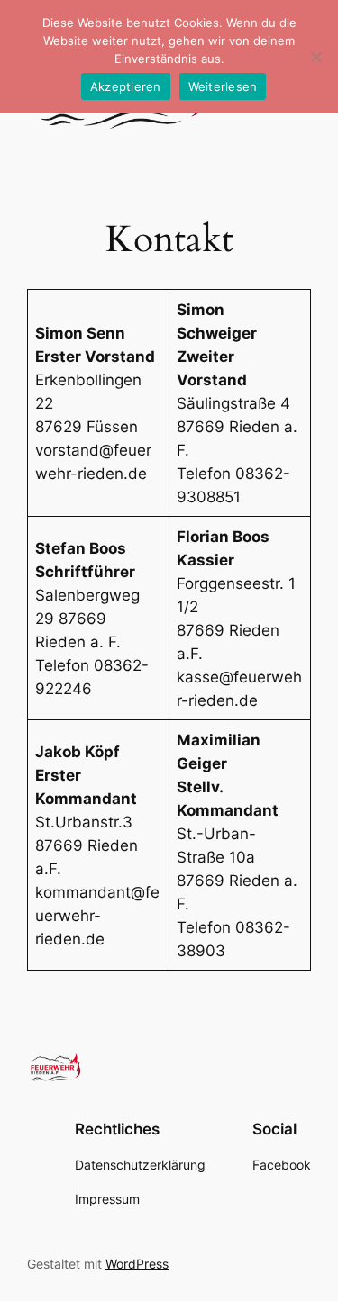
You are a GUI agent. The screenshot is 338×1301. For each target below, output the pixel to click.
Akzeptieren (125, 86)
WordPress (137, 1263)
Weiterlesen (223, 86)
